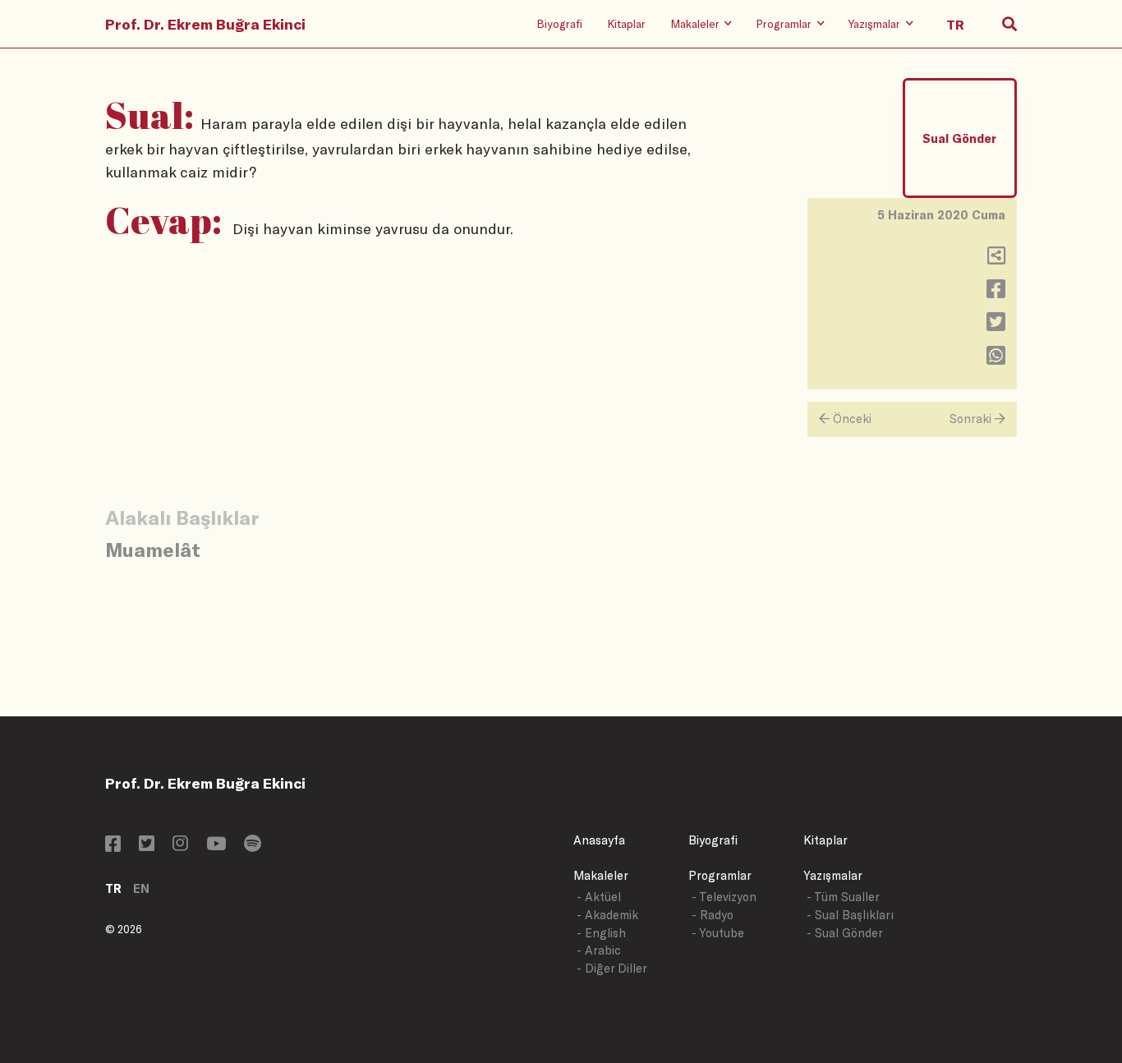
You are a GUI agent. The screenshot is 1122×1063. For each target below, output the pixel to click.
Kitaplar (626, 23)
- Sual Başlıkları (850, 915)
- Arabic (599, 950)
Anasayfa (599, 840)
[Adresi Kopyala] (996, 259)
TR (113, 888)
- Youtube (718, 933)
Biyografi (559, 23)
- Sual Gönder (845, 933)
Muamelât (152, 549)
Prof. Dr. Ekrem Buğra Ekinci (205, 24)
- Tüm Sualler (843, 897)
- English (601, 933)
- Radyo (712, 915)
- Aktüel (599, 897)
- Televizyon (724, 897)
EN (141, 888)
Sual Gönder (959, 138)
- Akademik (607, 915)
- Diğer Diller (612, 968)
